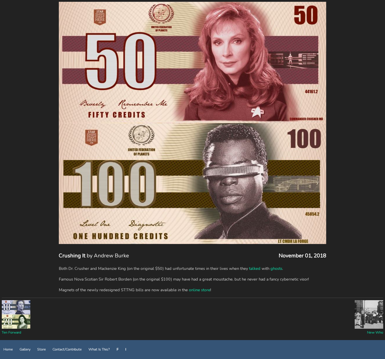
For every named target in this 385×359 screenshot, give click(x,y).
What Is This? (99, 349)
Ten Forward (11, 332)
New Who (375, 332)
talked (254, 268)
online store (199, 290)
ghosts (276, 268)
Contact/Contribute (67, 349)
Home (8, 349)
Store (41, 349)
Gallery (25, 349)
